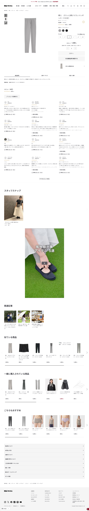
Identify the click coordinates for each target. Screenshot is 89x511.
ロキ (63, 101)
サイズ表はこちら (81, 34)
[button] (1, 209)
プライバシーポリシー (8, 506)
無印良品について (76, 497)
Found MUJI (47, 497)
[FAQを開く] (81, 6)
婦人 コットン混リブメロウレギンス (51, 356)
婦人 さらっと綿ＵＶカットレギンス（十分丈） (10, 429)
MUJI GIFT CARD (62, 497)
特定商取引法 (22, 506)
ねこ (8, 138)
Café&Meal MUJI (48, 493)
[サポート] (84, 5)
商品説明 (17, 75)
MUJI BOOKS (47, 499)
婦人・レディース (12, 10)
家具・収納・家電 (54, 6)
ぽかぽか (37, 101)
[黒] (66, 30)
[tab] (5, 15)
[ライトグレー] (59, 30)
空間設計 (32, 499)
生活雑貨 (45, 6)
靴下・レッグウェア (20, 10)
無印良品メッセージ (76, 495)
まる (36, 120)
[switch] (83, 22)
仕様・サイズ (44, 75)
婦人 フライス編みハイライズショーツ (65, 429)
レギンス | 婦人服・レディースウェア (36, 483)
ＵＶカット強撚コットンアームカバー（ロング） (38, 392)
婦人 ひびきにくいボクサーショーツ (38, 429)
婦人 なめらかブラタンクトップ (79, 429)
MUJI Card (60, 495)
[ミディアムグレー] (63, 30)
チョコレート (37, 157)
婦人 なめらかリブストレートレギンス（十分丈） (10, 357)
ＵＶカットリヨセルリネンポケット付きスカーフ (51, 392)
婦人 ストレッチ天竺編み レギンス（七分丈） (38, 356)
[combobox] (5, 508)
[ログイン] (71, 5)
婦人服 (17, 6)
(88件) (70, 24)
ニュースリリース (76, 491)
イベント (32, 493)
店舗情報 (32, 491)
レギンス (26, 10)
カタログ (60, 493)
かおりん (64, 157)
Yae (8, 101)
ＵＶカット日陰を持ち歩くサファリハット (65, 392)
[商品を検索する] (68, 6)
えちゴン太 (10, 157)
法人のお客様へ (61, 499)
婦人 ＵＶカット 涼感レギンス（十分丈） (24, 392)
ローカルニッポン (34, 495)
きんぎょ (64, 138)
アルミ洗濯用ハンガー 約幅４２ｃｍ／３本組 (79, 392)
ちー (36, 138)
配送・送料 (72, 75)
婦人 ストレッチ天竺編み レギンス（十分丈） (79, 356)
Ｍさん (9, 120)
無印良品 (5, 10)
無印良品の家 (47, 491)
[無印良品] (8, 491)
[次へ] (87, 352)
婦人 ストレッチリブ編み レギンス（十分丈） (65, 356)
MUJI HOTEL (47, 501)
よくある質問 (33, 501)
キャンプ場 (47, 495)
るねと (63, 120)
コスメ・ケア (38, 6)
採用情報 (74, 493)
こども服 (29, 6)
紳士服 (22, 6)
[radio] (59, 30)
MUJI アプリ (61, 491)
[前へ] (1, 352)
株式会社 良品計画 (76, 499)
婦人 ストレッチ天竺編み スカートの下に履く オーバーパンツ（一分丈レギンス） (24, 357)
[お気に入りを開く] (74, 6)
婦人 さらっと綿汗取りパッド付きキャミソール (51, 429)
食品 (63, 6)
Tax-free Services (62, 501)
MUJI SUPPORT (34, 497)
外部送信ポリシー (16, 506)
